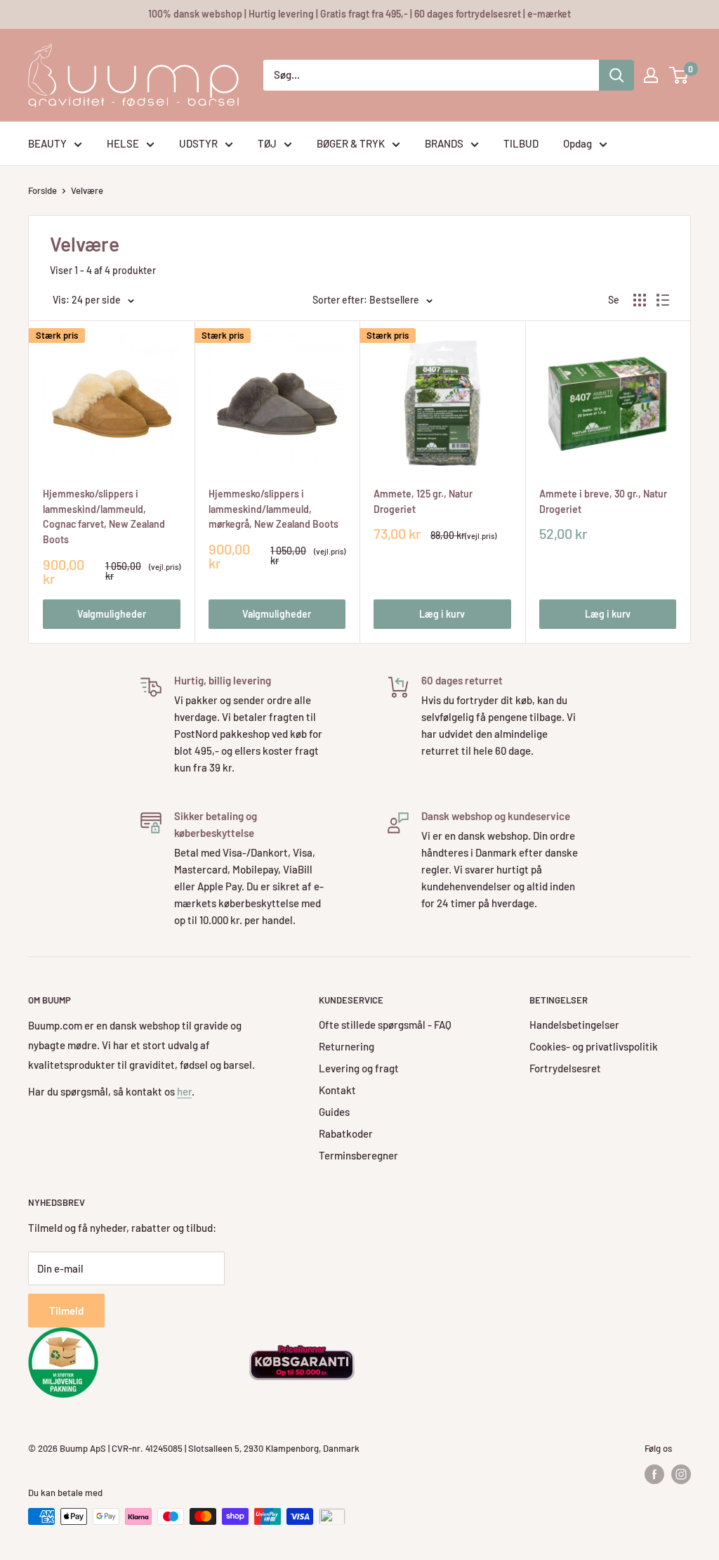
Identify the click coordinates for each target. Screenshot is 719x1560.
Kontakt (337, 1090)
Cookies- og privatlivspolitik (593, 1046)
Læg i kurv (442, 614)
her (184, 1091)
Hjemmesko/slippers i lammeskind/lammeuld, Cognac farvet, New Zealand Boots (104, 516)
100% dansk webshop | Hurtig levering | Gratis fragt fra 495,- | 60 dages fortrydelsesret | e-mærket (359, 14)
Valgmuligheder (111, 614)
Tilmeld (66, 1310)
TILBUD (521, 143)
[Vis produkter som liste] (663, 300)
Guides (334, 1111)
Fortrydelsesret (565, 1068)
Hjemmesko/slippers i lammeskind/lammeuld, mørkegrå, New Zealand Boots (273, 509)
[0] (679, 75)
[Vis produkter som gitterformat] (639, 300)
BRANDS (444, 143)
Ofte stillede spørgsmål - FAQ (385, 1024)
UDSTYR (198, 143)
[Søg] (616, 75)
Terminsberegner (358, 1155)
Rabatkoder (346, 1133)
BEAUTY (47, 143)
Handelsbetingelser (574, 1024)
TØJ (267, 143)
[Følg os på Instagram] (681, 1474)
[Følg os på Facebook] (654, 1474)
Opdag (577, 143)
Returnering (346, 1046)
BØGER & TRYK (351, 143)
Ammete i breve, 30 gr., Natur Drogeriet (603, 501)
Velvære (87, 190)
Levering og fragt (359, 1068)
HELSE (123, 143)
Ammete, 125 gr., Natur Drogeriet (423, 501)
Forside (42, 190)
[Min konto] (651, 75)
